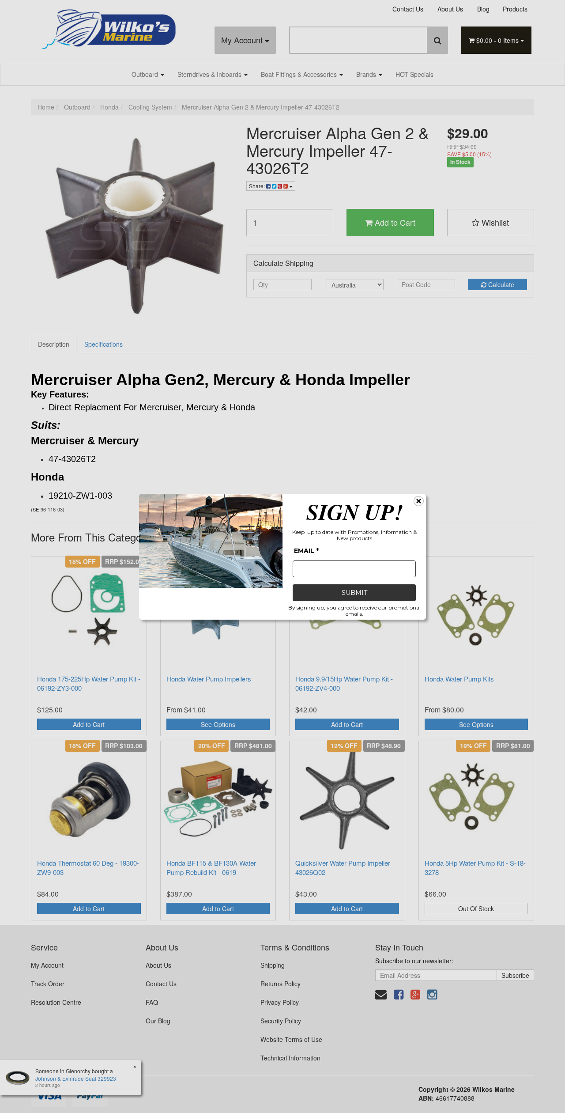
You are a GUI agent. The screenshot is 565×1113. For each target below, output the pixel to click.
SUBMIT (354, 593)
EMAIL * (306, 551)
